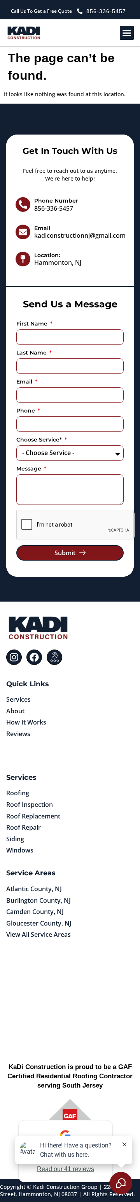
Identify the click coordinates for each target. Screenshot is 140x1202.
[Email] (23, 232)
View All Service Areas (38, 934)
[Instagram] (14, 657)
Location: (47, 255)
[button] (127, 33)
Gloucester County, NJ (39, 923)
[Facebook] (34, 657)
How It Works (26, 722)
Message (29, 469)
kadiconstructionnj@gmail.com (80, 235)
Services (18, 699)
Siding (15, 839)
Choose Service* (39, 440)
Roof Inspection (29, 804)
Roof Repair (23, 827)
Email (42, 228)
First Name (32, 324)
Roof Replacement (33, 816)
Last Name (32, 353)
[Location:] (23, 259)
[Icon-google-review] (54, 657)
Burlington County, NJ (38, 900)
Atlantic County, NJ (34, 889)
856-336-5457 (53, 208)
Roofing (17, 793)
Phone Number (56, 200)
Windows (19, 850)
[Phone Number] (23, 204)
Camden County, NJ (35, 912)
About (15, 711)
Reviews (18, 734)
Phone (26, 411)
